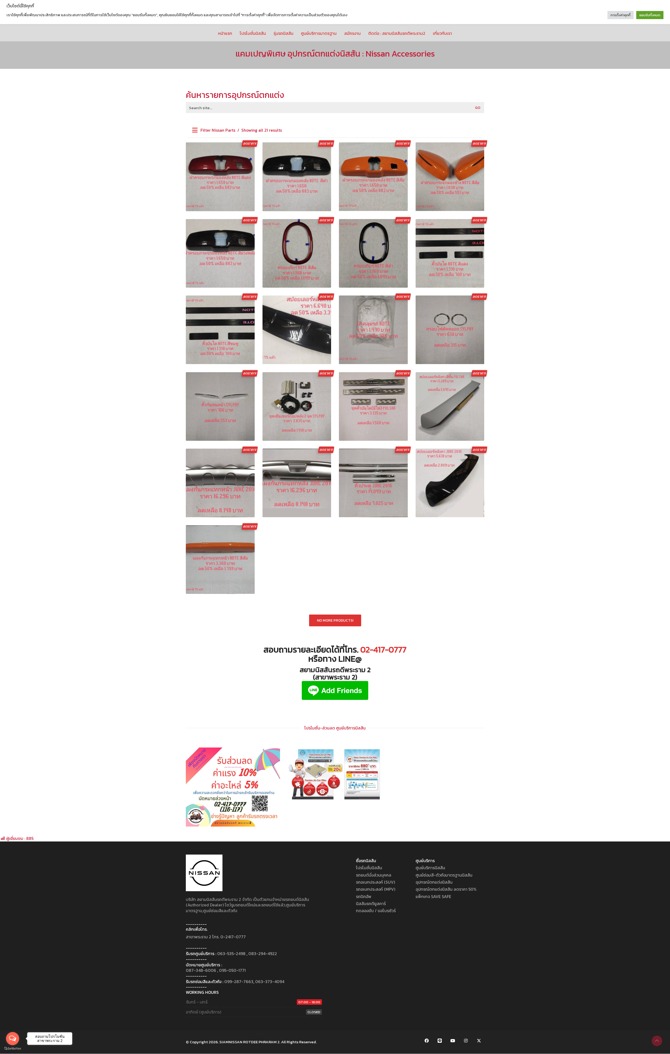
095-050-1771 (232, 970)
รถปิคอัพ (363, 896)
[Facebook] (426, 1040)
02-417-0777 (383, 649)
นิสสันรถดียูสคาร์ (371, 903)
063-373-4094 (269, 981)
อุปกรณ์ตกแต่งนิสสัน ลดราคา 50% (446, 889)
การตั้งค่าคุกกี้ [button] (620, 15)
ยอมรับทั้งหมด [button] (649, 15)
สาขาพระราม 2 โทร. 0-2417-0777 (216, 937)
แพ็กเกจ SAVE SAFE (433, 896)
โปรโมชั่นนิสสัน (369, 868)
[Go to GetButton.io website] (12, 1048)
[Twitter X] (479, 1040)
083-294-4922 (262, 953)
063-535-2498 (231, 953)
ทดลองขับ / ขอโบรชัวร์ (376, 910)
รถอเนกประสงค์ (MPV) (375, 889)
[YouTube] (453, 1040)
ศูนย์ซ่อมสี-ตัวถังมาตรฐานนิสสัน (444, 875)
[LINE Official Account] (439, 1040)
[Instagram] (466, 1040)
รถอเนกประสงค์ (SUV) (375, 882)
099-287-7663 (238, 981)
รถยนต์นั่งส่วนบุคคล (373, 875)
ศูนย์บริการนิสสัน (430, 868)
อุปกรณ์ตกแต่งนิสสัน (434, 882)
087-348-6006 (201, 970)
